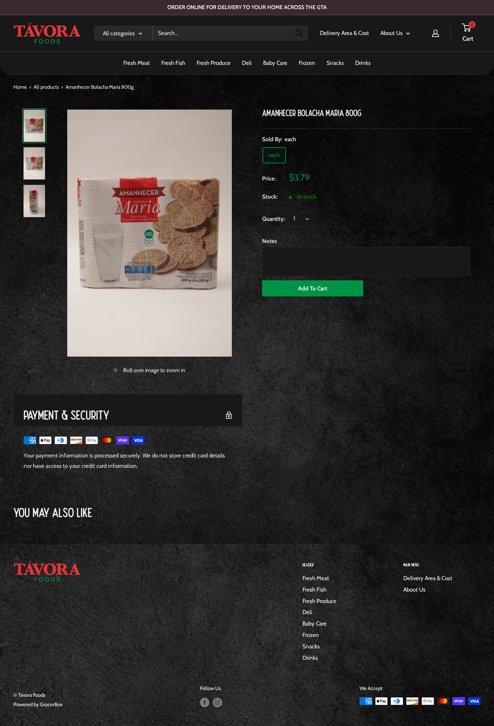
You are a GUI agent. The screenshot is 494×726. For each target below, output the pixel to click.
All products (46, 87)
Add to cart (312, 288)
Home (20, 87)
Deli (247, 62)
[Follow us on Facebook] (204, 702)
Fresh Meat (136, 62)
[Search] (298, 33)
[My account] (435, 33)
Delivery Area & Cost (344, 33)
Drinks (363, 62)
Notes (269, 241)
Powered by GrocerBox (38, 704)
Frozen (307, 62)
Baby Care (275, 62)
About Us (391, 33)
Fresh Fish (173, 62)
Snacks (335, 62)
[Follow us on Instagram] (217, 702)
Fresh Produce (214, 62)
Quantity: (273, 218)
